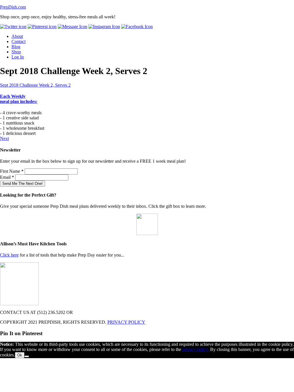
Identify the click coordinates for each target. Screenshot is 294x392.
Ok (19, 355)
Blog (15, 46)
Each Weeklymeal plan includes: (18, 99)
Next (4, 138)
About (17, 36)
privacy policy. (195, 349)
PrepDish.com (13, 7)
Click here (9, 255)
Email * (7, 177)
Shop (16, 51)
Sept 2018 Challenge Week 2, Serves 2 (35, 85)
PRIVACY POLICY (126, 322)
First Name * (12, 171)
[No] (26, 356)
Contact (18, 41)
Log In (17, 57)
